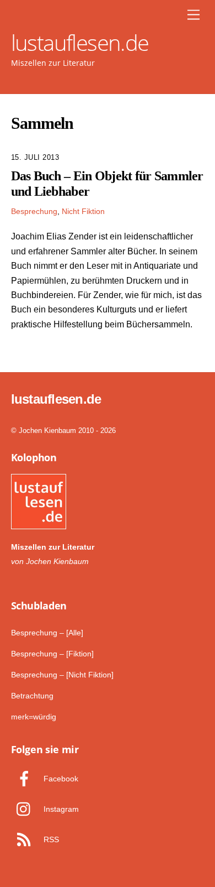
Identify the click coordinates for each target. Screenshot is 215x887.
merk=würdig (33, 716)
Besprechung (34, 211)
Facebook (59, 778)
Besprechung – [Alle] (47, 632)
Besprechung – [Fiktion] (52, 653)
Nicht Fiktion (83, 211)
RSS (50, 839)
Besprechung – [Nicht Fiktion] (62, 674)
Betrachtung (32, 695)
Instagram (60, 809)
